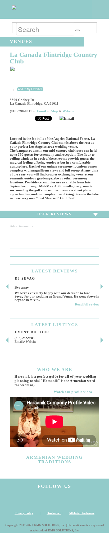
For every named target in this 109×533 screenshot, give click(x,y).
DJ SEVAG (25, 278)
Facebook (42, 500)
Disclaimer (54, 513)
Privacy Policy (24, 513)
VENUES (21, 41)
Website (68, 111)
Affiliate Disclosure (81, 513)
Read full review (87, 304)
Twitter (66, 500)
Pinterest (89, 500)
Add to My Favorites (30, 89)
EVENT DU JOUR (32, 332)
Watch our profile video (73, 392)
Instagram (19, 500)
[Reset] (77, 30)
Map (54, 111)
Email (41, 111)
